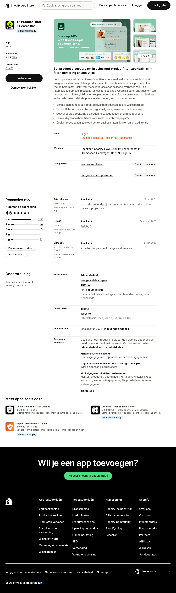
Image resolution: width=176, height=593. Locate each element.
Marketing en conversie (53, 545)
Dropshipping (80, 509)
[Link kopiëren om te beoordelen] (70, 199)
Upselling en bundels (85, 528)
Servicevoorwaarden (58, 572)
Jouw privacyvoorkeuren (21, 582)
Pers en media (148, 528)
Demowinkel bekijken (24, 87)
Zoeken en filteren (92, 164)
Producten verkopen (51, 522)
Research (111, 535)
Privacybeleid (89, 275)
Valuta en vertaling (84, 554)
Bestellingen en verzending (48, 530)
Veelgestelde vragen (94, 280)
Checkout (87, 149)
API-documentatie (92, 289)
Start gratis (159, 5)
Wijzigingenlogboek (116, 329)
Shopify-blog (114, 528)
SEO (75, 541)
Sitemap (102, 572)
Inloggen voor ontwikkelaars (23, 572)
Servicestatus (148, 554)
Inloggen (137, 5)
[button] (45, 410)
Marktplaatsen (81, 515)
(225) (14, 57)
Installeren (24, 78)
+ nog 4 (145, 55)
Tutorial (85, 285)
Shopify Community (118, 522)
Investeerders (148, 522)
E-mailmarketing (82, 535)
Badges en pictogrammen (97, 175)
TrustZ (9, 68)
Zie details (87, 390)
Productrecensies (83, 522)
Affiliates (145, 541)
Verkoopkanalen (49, 509)
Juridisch (145, 548)
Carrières (145, 515)
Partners (144, 535)
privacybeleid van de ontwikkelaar (102, 347)
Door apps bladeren (111, 5)
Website (86, 313)
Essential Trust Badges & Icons (119, 406)
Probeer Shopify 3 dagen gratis (88, 475)
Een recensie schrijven (20, 248)
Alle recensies (16, 254)
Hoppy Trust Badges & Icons (31, 423)
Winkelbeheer (47, 551)
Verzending (79, 548)
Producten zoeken (50, 515)
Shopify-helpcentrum (119, 509)
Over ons (145, 509)
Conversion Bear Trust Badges (33, 406)
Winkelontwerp (48, 538)
